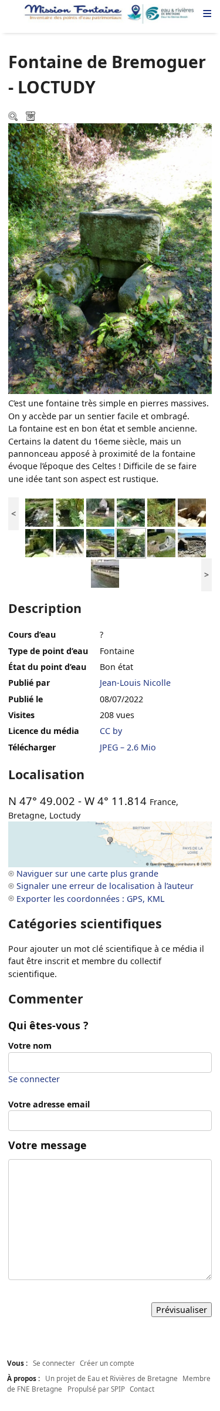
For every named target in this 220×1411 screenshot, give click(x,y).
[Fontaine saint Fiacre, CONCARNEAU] (100, 511)
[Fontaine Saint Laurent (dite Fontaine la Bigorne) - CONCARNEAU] (70, 511)
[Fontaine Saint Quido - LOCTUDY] (161, 542)
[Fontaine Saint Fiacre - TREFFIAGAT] (192, 511)
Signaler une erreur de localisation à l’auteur (105, 885)
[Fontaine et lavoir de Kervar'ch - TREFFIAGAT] (100, 542)
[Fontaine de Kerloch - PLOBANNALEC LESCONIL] (161, 511)
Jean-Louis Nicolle (135, 682)
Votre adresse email (49, 1104)
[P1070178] (39, 542)
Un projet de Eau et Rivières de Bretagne (111, 1378)
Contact (142, 1388)
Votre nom (30, 1045)
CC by (111, 730)
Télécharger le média (32, 117)
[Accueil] (110, 14)
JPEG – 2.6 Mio (128, 747)
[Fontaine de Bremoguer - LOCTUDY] (131, 542)
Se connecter (34, 1079)
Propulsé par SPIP (96, 1388)
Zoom (14, 117)
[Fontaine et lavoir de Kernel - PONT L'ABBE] (39, 511)
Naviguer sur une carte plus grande (87, 873)
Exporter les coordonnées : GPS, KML (90, 898)
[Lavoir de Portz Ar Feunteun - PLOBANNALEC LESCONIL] (192, 542)
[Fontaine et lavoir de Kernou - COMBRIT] (131, 511)
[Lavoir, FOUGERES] (105, 572)
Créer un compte (107, 1363)
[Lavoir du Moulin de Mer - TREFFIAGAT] (70, 542)
